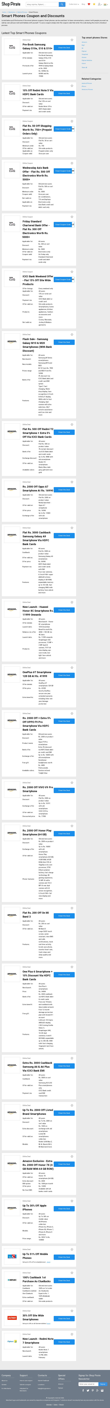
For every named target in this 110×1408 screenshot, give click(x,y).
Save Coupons (94, 4)
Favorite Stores (89, 4)
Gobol (84, 63)
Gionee (84, 57)
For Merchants (6, 1388)
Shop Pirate (11, 4)
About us (4, 1380)
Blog (83, 4)
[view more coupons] (12, 47)
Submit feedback (43, 1380)
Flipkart (84, 51)
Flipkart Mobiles (87, 60)
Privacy (61, 1404)
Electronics (12, 12)
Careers (4, 1384)
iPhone (84, 86)
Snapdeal (85, 54)
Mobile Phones (22, 12)
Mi (82, 48)
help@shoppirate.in (44, 1388)
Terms (55, 1404)
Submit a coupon (25, 1384)
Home (4, 12)
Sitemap (49, 1404)
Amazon (84, 42)
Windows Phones (87, 89)
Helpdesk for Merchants (24, 1390)
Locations (41, 1384)
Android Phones (87, 83)
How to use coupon (26, 1380)
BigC (83, 45)
